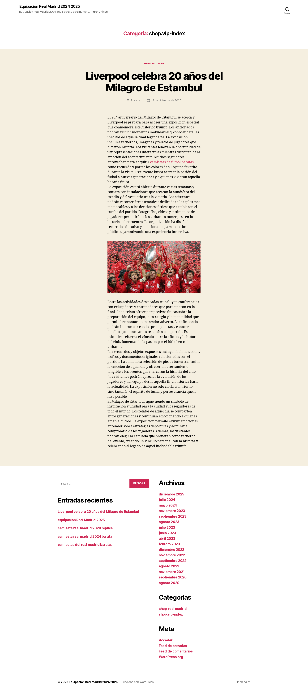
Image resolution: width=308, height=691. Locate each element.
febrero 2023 (169, 544)
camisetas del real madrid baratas (85, 545)
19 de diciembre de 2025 (166, 100)
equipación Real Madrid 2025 (81, 520)
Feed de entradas (173, 646)
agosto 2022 (169, 566)
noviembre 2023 (172, 511)
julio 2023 (167, 527)
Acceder (166, 640)
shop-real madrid (173, 609)
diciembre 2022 (171, 550)
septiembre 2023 (172, 516)
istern (139, 100)
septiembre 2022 (172, 561)
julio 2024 (167, 500)
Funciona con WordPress (138, 682)
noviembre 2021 (172, 572)
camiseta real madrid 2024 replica (85, 528)
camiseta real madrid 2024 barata (85, 536)
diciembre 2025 (171, 494)
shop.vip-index (154, 63)
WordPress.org (171, 657)
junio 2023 (167, 533)
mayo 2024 (168, 505)
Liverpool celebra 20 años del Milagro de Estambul (154, 82)
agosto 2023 (169, 522)
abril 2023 (167, 539)
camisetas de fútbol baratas (172, 162)
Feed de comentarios (176, 651)
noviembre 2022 (172, 555)
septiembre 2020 (173, 577)
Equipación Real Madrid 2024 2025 (49, 6)
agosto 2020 (169, 583)
